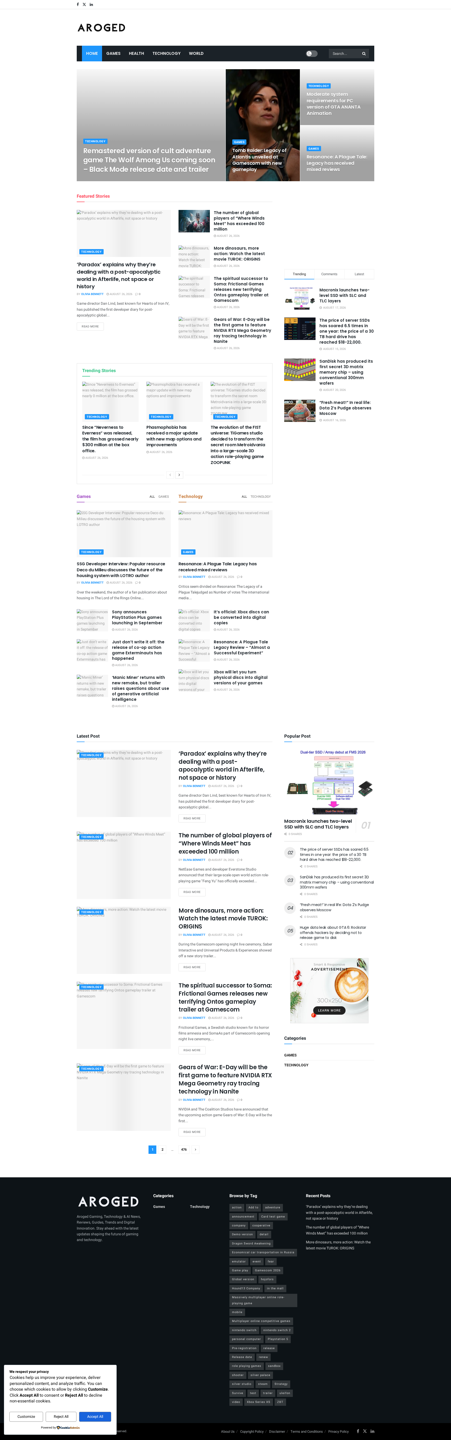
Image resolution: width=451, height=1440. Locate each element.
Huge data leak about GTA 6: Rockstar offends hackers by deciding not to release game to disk (333, 932)
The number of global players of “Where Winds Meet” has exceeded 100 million (239, 221)
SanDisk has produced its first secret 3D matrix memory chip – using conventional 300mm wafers (346, 372)
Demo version (242, 1234)
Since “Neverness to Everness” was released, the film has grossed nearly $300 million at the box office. (110, 439)
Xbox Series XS (258, 1402)
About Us (228, 1431)
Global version (243, 1279)
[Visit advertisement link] (329, 990)
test (253, 1393)
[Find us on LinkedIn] (91, 4)
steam (263, 1384)
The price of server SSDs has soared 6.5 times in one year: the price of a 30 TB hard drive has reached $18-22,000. (346, 331)
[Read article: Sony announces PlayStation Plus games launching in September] (92, 620)
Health (136, 53)
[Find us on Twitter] (84, 4)
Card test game (273, 1216)
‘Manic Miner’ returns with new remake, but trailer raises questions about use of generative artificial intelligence (140, 688)
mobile (237, 1312)
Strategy (281, 1384)
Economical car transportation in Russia (263, 1252)
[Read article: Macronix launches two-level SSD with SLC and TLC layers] (329, 782)
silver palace (260, 1375)
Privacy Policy (338, 1431)
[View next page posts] (179, 475)
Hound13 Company (246, 1288)
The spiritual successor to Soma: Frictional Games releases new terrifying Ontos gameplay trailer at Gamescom (241, 289)
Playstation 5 (278, 1339)
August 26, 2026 (127, 179)
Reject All (61, 1416)
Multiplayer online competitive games (261, 1321)
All (152, 496)
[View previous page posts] (170, 475)
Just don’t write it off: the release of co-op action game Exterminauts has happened (138, 650)
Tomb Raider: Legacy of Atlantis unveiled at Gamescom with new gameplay (259, 160)
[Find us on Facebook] (78, 4)
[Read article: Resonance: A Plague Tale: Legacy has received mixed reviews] (225, 533)
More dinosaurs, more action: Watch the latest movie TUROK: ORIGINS (239, 253)
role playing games (246, 1366)
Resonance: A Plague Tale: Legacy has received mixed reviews (337, 163)
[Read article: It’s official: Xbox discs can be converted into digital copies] (194, 620)
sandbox (274, 1366)
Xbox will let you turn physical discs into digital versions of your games (241, 677)
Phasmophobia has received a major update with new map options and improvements (173, 436)
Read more (93, 326)
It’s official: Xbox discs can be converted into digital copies (241, 617)
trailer (268, 1393)
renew (263, 1357)
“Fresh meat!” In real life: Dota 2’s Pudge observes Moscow (345, 408)
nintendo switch (244, 1330)
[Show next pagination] (195, 1149)
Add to (253, 1207)
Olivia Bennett (99, 179)
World (196, 53)
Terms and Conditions (306, 1431)
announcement (243, 1216)
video (236, 1402)
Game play (240, 1270)
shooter (238, 1375)
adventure (272, 1207)
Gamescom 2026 (268, 1270)
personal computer (246, 1339)
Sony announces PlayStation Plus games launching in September (137, 617)
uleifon (285, 1393)
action (237, 1207)
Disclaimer (277, 1431)
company (239, 1225)
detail (264, 1234)
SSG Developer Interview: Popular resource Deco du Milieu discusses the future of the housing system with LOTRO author (121, 570)
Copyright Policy (252, 1431)
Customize (26, 1416)
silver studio (241, 1384)
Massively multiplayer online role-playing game (258, 1300)
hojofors (267, 1279)
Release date (242, 1357)
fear (271, 1261)
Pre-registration (244, 1348)
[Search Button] (364, 53)
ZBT (280, 1402)
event (257, 1261)
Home (92, 53)
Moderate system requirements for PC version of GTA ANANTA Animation (333, 103)
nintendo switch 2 (277, 1330)
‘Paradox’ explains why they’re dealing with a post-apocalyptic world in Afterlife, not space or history (119, 275)
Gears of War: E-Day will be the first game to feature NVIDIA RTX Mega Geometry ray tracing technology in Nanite (242, 330)
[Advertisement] (329, 224)
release (269, 1348)
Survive (237, 1393)
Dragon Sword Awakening (251, 1243)
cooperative (261, 1225)
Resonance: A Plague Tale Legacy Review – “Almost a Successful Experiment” (242, 647)
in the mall (275, 1288)
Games (113, 53)
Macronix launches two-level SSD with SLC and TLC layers (344, 295)
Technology (166, 53)
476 (184, 1149)
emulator (239, 1261)
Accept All (95, 1416)
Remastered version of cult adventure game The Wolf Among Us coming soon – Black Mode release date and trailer (149, 160)
